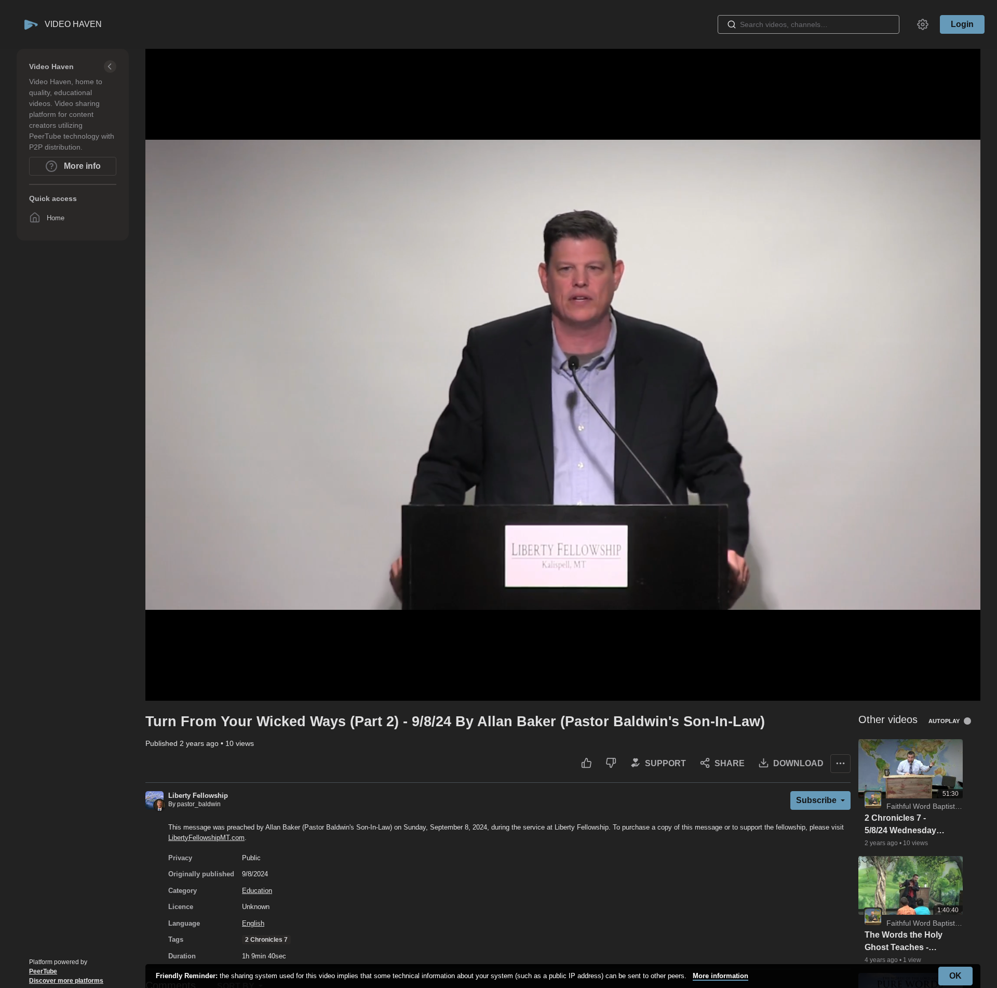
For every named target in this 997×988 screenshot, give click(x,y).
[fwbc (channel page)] (873, 799)
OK (955, 975)
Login (962, 24)
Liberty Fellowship (198, 795)
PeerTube (43, 971)
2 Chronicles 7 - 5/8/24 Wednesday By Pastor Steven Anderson (900, 825)
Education (257, 890)
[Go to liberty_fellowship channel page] (154, 800)
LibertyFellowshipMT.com (206, 838)
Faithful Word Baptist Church (933, 806)
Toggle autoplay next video (971, 721)
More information (720, 976)
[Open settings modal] (923, 24)
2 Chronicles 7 (266, 939)
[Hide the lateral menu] (110, 66)
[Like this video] (586, 763)
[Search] (731, 24)
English (253, 923)
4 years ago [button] (882, 960)
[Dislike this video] (611, 763)
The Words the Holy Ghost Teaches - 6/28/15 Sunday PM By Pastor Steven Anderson (903, 942)
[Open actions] (840, 763)
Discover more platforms (66, 980)
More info (81, 166)
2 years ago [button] (200, 743)
